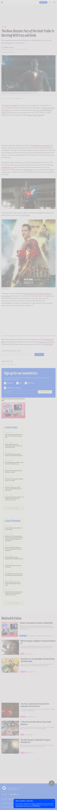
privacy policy (35, 805)
